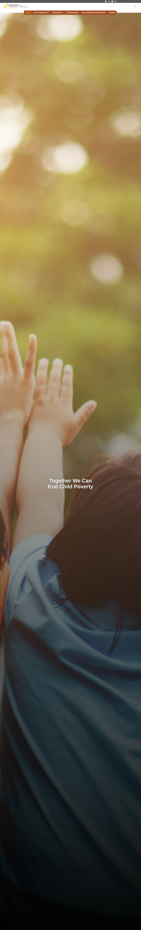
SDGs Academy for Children (93, 12)
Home (28, 12)
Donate (112, 12)
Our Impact (57, 12)
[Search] (135, 6)
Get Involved (72, 12)
